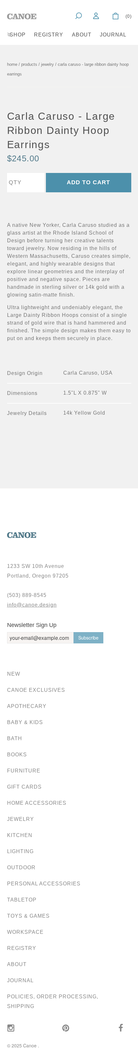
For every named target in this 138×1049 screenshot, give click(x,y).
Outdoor (21, 867)
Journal (113, 34)
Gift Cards (24, 787)
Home (12, 64)
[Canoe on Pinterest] (66, 1028)
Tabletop (22, 900)
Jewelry (20, 819)
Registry (48, 34)
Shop (18, 34)
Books (17, 754)
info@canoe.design (32, 605)
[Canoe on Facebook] (121, 1028)
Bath (14, 738)
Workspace (25, 932)
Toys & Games (28, 916)
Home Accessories (36, 803)
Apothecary (27, 706)
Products (29, 64)
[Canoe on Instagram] (11, 1028)
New (13, 674)
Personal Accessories (44, 883)
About (81, 34)
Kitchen (19, 835)
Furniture (23, 770)
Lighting (20, 851)
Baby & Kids (25, 722)
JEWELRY (47, 64)
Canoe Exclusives (36, 690)
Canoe (30, 1045)
